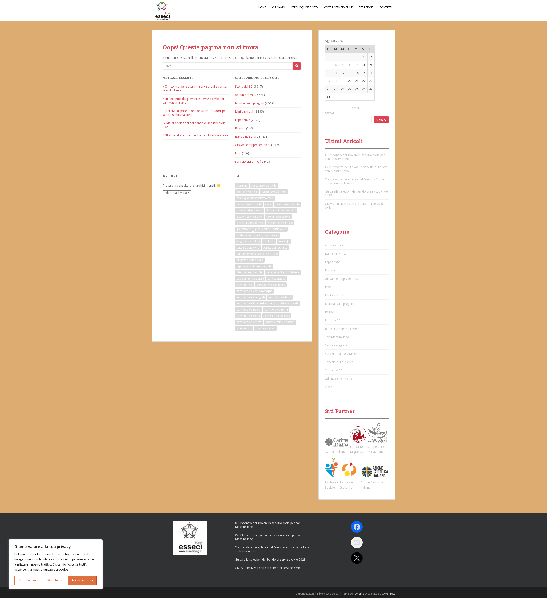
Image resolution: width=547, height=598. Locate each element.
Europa (330, 270)
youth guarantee (265, 328)
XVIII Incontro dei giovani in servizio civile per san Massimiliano (193, 101)
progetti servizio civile (250, 260)
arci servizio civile (247, 192)
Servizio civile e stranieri (341, 354)
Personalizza (27, 580)
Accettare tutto (82, 580)
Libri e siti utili (244, 111)
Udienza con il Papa (338, 379)
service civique (276, 278)
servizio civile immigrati (251, 297)
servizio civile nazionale (284, 303)
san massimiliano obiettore (282, 272)
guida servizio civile (248, 235)
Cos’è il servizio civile (338, 7)
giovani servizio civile (280, 223)
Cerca (329, 112)
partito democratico (275, 247)
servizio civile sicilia (248, 316)
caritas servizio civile (249, 204)
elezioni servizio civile (250, 216)
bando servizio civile (274, 192)
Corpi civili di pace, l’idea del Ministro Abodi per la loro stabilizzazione (195, 113)
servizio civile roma (276, 309)
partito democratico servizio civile (257, 254)
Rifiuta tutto (54, 580)
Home (262, 7)
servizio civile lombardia (251, 303)
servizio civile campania (270, 285)
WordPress (388, 593)
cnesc (268, 204)
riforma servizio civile (249, 272)
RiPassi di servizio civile (341, 329)
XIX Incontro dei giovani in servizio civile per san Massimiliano (195, 88)
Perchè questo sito (304, 7)
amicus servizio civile (263, 185)
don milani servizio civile (281, 210)
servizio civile (245, 285)
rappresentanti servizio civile (254, 266)
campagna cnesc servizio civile (255, 198)
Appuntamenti (244, 95)
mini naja (283, 241)
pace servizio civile (248, 247)
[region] (56, 564)
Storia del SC (244, 86)
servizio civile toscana (277, 316)
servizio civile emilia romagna (254, 291)
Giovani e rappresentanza (252, 145)
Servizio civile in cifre (249, 161)
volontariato (244, 328)
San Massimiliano (337, 337)
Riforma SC (333, 320)
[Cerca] (297, 66)
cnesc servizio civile (287, 204)
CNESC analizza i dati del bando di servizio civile (195, 135)
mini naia (269, 241)
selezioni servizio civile (250, 278)
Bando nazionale (246, 136)
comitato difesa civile (249, 210)
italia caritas (271, 235)
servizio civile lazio (280, 297)
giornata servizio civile (250, 223)
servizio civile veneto (249, 322)
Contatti (385, 7)
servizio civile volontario (280, 322)
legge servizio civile (248, 241)
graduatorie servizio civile (270, 229)
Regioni (240, 128)
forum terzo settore (278, 216)
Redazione (366, 7)
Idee (238, 153)
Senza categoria (336, 345)
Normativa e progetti (249, 103)
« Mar (355, 107)
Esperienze (242, 120)
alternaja (242, 185)
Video (329, 387)
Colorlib (359, 593)
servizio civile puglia (249, 309)
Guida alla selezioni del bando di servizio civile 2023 (194, 125)
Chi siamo (278, 7)
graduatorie (244, 229)
